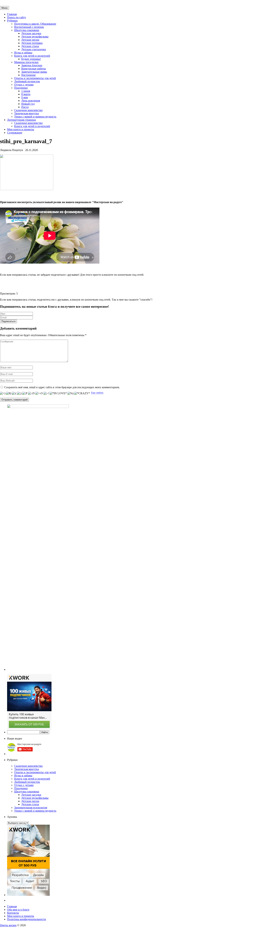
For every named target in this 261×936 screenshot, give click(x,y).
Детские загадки (31, 33)
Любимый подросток (27, 81)
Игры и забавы (23, 52)
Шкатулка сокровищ (26, 30)
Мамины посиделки (26, 62)
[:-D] (31, 393)
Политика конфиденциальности (26, 919)
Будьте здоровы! (31, 58)
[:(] (14, 393)
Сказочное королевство (28, 110)
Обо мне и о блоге (18, 909)
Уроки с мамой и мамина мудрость (35, 116)
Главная (12, 14)
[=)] (2, 393)
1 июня (25, 90)
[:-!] (46, 393)
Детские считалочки (33, 49)
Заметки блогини (31, 65)
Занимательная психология (30, 807)
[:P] (24, 393)
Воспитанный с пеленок (29, 26)
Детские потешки (32, 42)
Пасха (25, 106)
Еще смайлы (97, 392)
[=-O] (39, 393)
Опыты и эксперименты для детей (35, 78)
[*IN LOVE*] (58, 393)
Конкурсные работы (33, 68)
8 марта (25, 94)
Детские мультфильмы (34, 36)
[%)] (70, 393)
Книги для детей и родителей (32, 55)
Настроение (28, 74)
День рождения (30, 100)
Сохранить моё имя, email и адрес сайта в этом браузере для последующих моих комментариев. (62, 387)
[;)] (19, 393)
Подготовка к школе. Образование (35, 23)
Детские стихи (30, 46)
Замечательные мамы (34, 71)
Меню (4, 8)
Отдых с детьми (24, 84)
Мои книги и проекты (20, 129)
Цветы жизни (8, 925)
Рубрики (12, 20)
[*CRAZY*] (82, 393)
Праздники (21, 87)
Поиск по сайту (16, 17)
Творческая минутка (26, 113)
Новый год (28, 103)
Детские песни (30, 39)
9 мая (24, 97)
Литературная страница (21, 119)
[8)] (8, 393)
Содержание (14, 132)
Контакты (13, 912)
